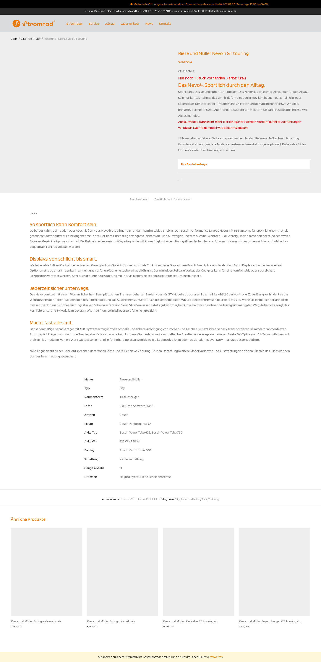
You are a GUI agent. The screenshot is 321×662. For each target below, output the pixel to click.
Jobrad (109, 23)
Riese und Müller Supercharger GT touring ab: (270, 621)
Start (14, 38)
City (38, 38)
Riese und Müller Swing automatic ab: (36, 621)
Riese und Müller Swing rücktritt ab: (111, 621)
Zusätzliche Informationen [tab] (173, 199)
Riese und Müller (190, 499)
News (149, 23)
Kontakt (165, 23)
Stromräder (75, 23)
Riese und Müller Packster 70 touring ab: (190, 621)
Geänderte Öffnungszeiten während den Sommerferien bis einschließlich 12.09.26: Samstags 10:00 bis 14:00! (191, 4)
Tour (204, 499)
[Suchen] (309, 23)
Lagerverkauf (129, 23)
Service (94, 23)
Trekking (213, 499)
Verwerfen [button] (216, 657)
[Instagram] (12, 10)
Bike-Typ (26, 38)
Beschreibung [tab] (138, 199)
